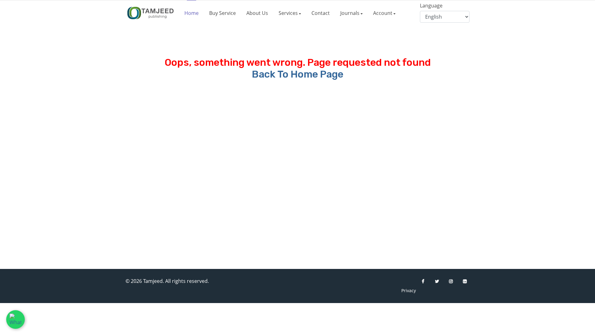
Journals (350, 13)
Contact (320, 13)
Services (289, 13)
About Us (257, 13)
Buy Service (222, 13)
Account (383, 13)
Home (191, 13)
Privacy (406, 290)
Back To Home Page (297, 74)
